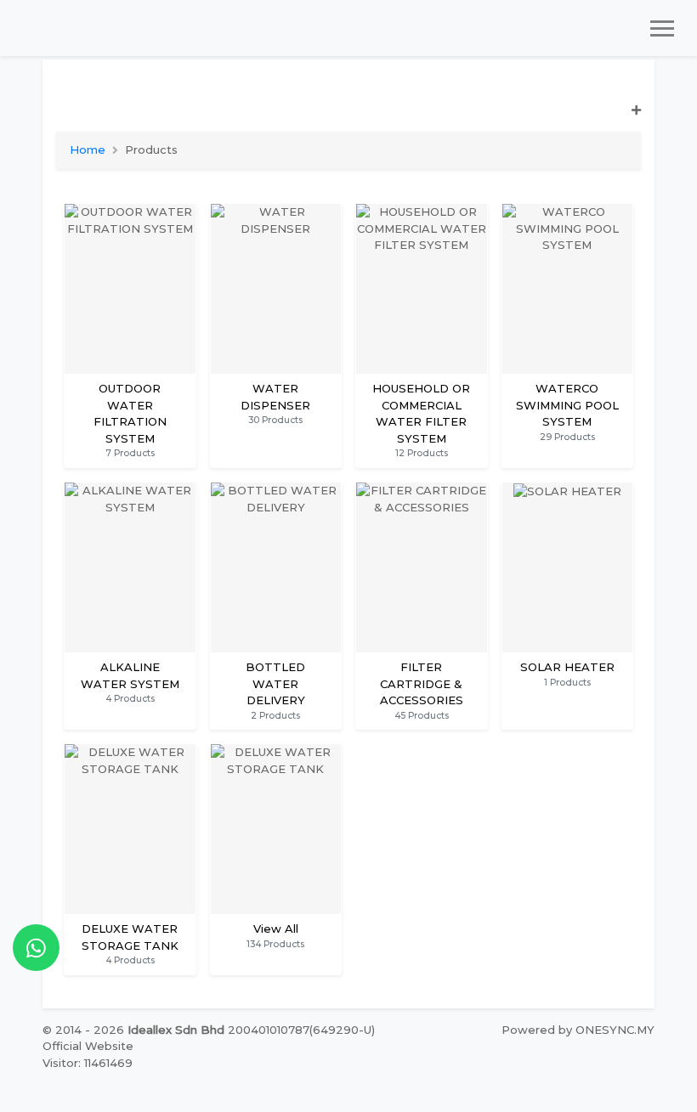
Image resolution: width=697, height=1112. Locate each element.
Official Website (87, 1046)
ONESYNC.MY (614, 1029)
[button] (348, 118)
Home (87, 149)
